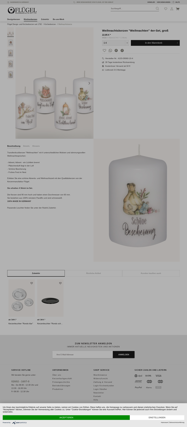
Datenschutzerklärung (176, 422)
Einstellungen (157, 417)
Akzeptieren (66, 417)
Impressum (164, 422)
